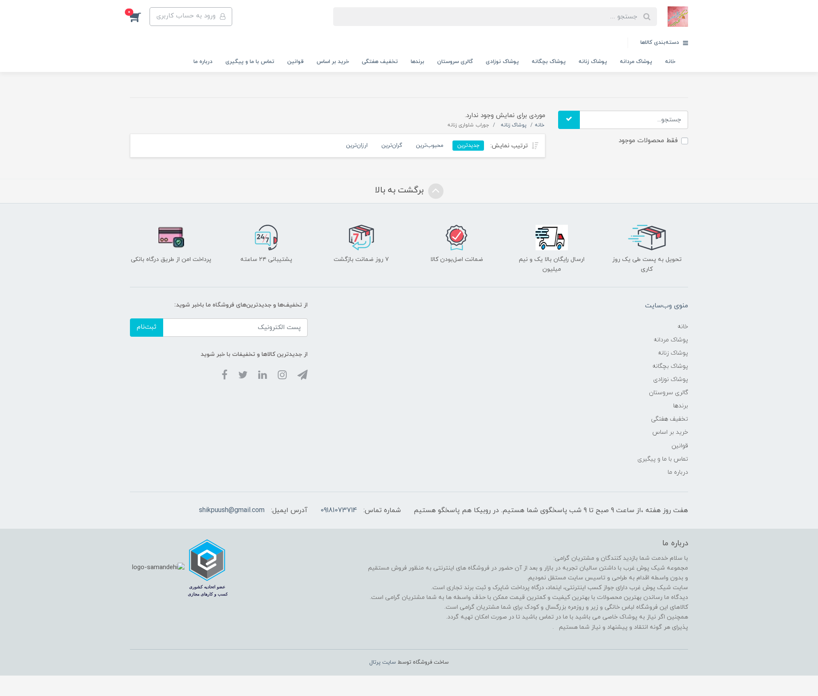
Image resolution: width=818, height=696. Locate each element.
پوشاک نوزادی (502, 62)
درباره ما (203, 62)
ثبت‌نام (146, 327)
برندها (417, 62)
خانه (670, 62)
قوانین (295, 62)
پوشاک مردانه (636, 62)
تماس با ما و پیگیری (249, 62)
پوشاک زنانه (593, 62)
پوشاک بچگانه (549, 62)
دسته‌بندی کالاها (660, 42)
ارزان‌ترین (357, 145)
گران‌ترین (391, 145)
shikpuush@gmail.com (232, 510)
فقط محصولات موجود (648, 140)
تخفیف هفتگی (380, 62)
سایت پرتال (382, 662)
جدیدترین (468, 145)
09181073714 (338, 510)
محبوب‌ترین (430, 145)
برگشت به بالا (400, 190)
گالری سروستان (455, 62)
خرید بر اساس (333, 62)
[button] (140, 16)
